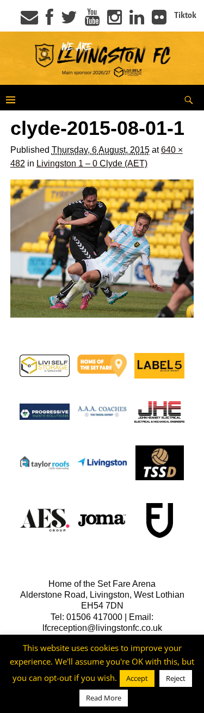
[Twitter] (69, 20)
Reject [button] (176, 678)
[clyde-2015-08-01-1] (102, 248)
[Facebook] (49, 20)
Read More (103, 698)
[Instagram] (114, 20)
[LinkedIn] (136, 20)
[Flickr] (159, 20)
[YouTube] (92, 20)
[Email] (29, 20)
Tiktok (185, 15)
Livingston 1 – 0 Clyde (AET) (91, 163)
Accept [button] (137, 678)
